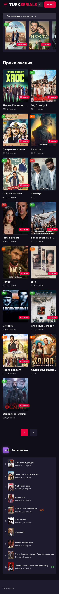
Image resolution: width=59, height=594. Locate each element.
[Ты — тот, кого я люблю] (10, 475)
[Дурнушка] (10, 498)
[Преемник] (10, 532)
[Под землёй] (10, 521)
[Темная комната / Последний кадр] (10, 567)
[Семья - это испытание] (10, 510)
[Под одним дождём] (10, 464)
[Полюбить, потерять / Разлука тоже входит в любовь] (10, 555)
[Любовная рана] (10, 487)
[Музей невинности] (10, 544)
